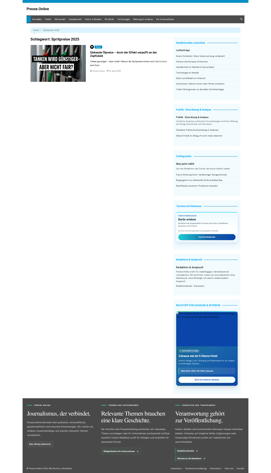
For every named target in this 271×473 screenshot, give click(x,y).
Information (215, 468)
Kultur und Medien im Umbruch (191, 78)
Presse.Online (38, 9)
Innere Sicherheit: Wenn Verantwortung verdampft (200, 56)
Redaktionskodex (184, 286)
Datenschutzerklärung (196, 468)
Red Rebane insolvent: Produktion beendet (197, 185)
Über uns (229, 468)
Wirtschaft (59, 19)
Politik (48, 19)
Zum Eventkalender (206, 237)
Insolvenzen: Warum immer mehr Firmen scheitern (200, 83)
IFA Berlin (109, 19)
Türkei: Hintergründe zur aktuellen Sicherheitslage (200, 89)
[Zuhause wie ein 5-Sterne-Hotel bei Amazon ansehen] (207, 329)
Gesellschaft (75, 19)
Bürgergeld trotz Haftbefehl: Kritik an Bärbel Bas (199, 180)
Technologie (123, 19)
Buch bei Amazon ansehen (207, 380)
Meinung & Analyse (143, 19)
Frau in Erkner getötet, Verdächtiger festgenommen (201, 174)
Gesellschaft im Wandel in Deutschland (195, 67)
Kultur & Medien (93, 19)
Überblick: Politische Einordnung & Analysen (197, 130)
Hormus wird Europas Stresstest (192, 61)
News (98, 47)
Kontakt (240, 468)
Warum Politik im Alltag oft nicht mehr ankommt (199, 135)
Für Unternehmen (165, 19)
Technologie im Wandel (187, 72)
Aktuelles (37, 19)
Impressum (199, 286)
